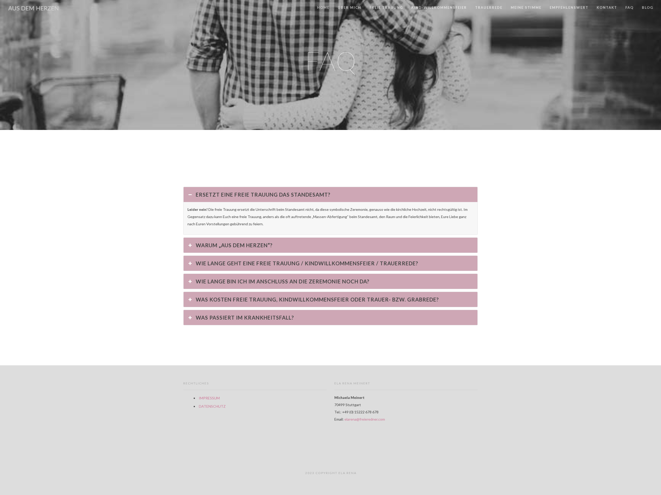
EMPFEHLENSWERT (569, 7)
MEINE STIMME (526, 7)
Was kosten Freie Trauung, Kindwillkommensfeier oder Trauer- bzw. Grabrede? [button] (317, 299)
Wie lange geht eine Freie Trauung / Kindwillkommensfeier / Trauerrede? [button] (307, 263)
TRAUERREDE (488, 7)
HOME (323, 7)
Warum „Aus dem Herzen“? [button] (234, 245)
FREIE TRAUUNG (386, 7)
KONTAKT (607, 7)
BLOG (647, 7)
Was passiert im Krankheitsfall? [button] (245, 317)
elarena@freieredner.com (364, 419)
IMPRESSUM (209, 398)
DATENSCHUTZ (212, 406)
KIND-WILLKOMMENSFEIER (439, 7)
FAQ (629, 7)
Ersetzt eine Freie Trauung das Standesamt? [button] (263, 194)
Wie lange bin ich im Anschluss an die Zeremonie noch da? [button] (282, 281)
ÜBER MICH (349, 7)
